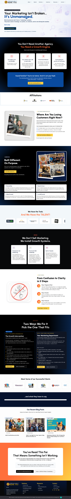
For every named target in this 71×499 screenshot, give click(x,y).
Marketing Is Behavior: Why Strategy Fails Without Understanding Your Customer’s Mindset (56, 436)
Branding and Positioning (27, 486)
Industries (48, 2)
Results (35, 2)
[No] (69, 497)
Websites (24, 491)
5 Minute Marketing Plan (42, 486)
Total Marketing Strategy (27, 488)
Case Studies (40, 490)
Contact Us (55, 485)
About (29, 2)
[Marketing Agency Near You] (10, 2)
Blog (39, 485)
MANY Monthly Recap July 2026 (12, 435)
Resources (55, 2)
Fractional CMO (25, 485)
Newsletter (40, 488)
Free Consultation (56, 486)
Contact (62, 2)
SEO (23, 493)
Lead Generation (26, 490)
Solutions (41, 2)
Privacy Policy (55, 488)
